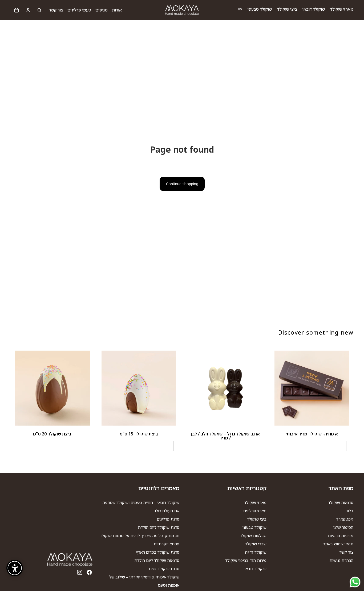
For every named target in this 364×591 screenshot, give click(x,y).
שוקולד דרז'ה (255, 552)
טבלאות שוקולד (253, 535)
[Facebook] (89, 572)
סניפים (101, 10)
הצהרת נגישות (341, 560)
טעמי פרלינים (79, 10)
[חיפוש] (39, 10)
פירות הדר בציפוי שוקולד (245, 560)
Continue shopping (182, 183)
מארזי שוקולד (255, 502)
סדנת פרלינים (168, 519)
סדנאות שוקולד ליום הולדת (156, 560)
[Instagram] (79, 572)
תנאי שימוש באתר (338, 543)
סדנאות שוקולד (340, 502)
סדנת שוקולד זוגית (164, 568)
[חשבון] (28, 10)
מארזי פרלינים (254, 510)
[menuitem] (239, 8)
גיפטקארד (344, 519)
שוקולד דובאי (255, 568)
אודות (117, 10)
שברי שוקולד (255, 543)
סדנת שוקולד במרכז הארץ (157, 552)
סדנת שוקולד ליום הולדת (158, 527)
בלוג (349, 510)
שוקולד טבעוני (254, 527)
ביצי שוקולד (256, 519)
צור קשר (56, 10)
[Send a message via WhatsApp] (355, 582)
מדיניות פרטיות (340, 535)
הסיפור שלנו (343, 527)
